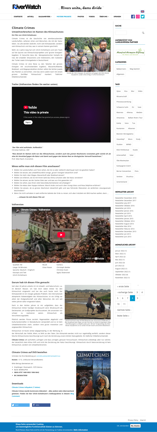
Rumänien (120, 128)
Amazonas (120, 118)
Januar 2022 (119, 251)
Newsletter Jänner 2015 (124, 218)
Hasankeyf (120, 139)
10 (118, 304)
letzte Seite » (123, 315)
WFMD (128, 144)
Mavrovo (120, 112)
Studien (120, 144)
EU (133, 107)
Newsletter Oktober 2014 (124, 221)
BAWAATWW (22, 375)
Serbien (120, 176)
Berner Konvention (124, 171)
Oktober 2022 (120, 274)
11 (124, 304)
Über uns (104, 16)
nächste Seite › (124, 309)
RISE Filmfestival (123, 150)
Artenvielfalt (121, 155)
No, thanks (135, 426)
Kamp (119, 123)
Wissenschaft (122, 96)
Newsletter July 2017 (123, 203)
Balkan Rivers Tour (135, 118)
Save (139, 107)
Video (140, 91)
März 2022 (119, 254)
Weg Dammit (135, 69)
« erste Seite (123, 286)
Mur (132, 91)
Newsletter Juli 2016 (123, 208)
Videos (92, 16)
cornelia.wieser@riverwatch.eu (48, 356)
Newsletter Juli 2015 (123, 213)
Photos (81, 16)
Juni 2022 (118, 263)
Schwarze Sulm (122, 107)
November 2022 (121, 277)
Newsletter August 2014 (124, 224)
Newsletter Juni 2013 (123, 237)
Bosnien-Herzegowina (125, 134)
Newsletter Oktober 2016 (124, 206)
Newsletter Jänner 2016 (124, 211)
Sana (126, 123)
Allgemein (120, 74)
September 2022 (121, 272)
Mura (130, 139)
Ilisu (125, 91)
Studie (135, 150)
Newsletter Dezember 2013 (125, 231)
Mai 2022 (118, 260)
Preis (136, 171)
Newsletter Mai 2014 (123, 226)
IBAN (16, 372)
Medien (139, 112)
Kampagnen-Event (124, 166)
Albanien (131, 128)
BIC (15, 375)
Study (138, 139)
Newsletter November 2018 (125, 198)
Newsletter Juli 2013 (123, 234)
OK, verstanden (123, 426)
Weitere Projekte (64, 16)
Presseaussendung (124, 102)
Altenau (130, 112)
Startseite (18, 16)
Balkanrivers (45, 16)
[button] (20, 405)
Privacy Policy (133, 420)
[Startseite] (26, 6)
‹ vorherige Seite (125, 292)
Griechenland (122, 182)
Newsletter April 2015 (123, 216)
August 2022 (120, 269)
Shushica (129, 176)
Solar (132, 155)
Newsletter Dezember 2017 (125, 200)
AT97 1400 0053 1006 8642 (29, 372)
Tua (133, 123)
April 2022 (119, 257)
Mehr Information (81, 430)
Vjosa (119, 91)
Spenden (117, 16)
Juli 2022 (118, 266)
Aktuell (30, 16)
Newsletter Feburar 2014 (124, 229)
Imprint (143, 420)
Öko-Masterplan (123, 160)
